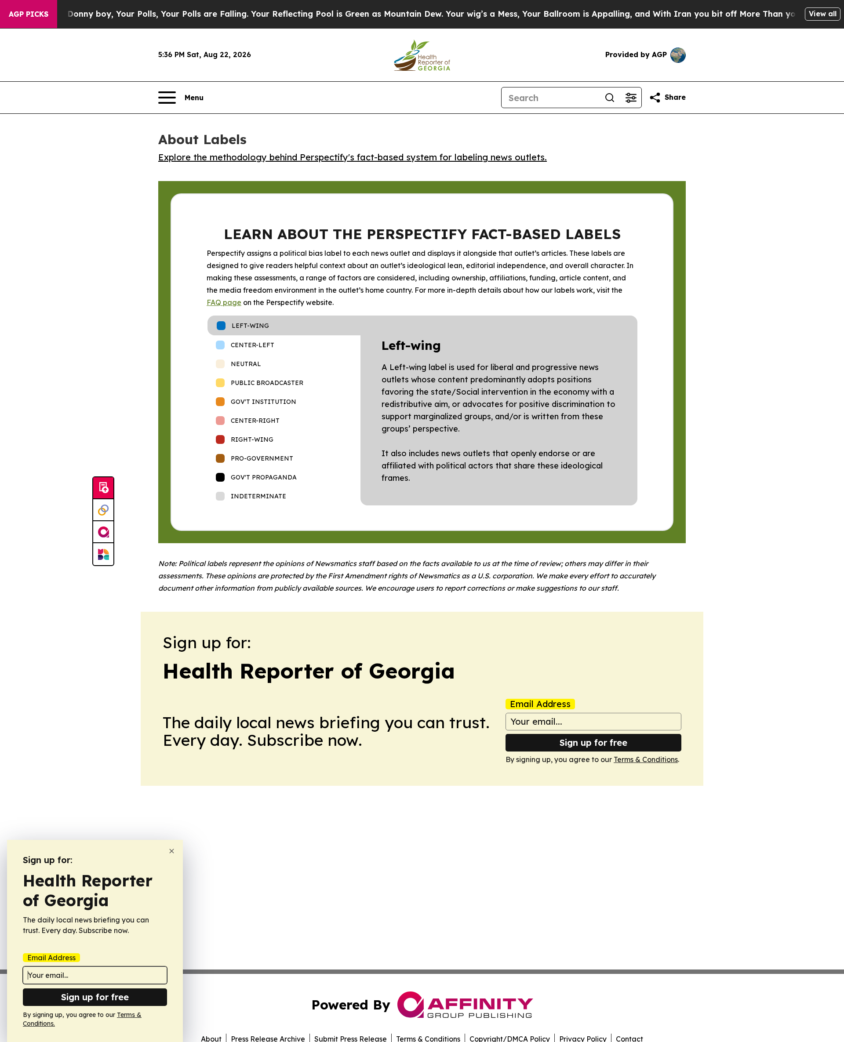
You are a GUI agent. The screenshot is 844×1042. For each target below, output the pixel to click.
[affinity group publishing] (103, 532)
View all (823, 13)
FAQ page (224, 302)
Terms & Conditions (646, 759)
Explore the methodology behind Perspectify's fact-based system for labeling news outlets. (352, 157)
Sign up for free (593, 742)
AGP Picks (28, 14)
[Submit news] (103, 488)
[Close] (171, 851)
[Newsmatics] (103, 554)
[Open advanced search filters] (630, 97)
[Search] (609, 97)
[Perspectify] (103, 510)
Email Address (540, 704)
